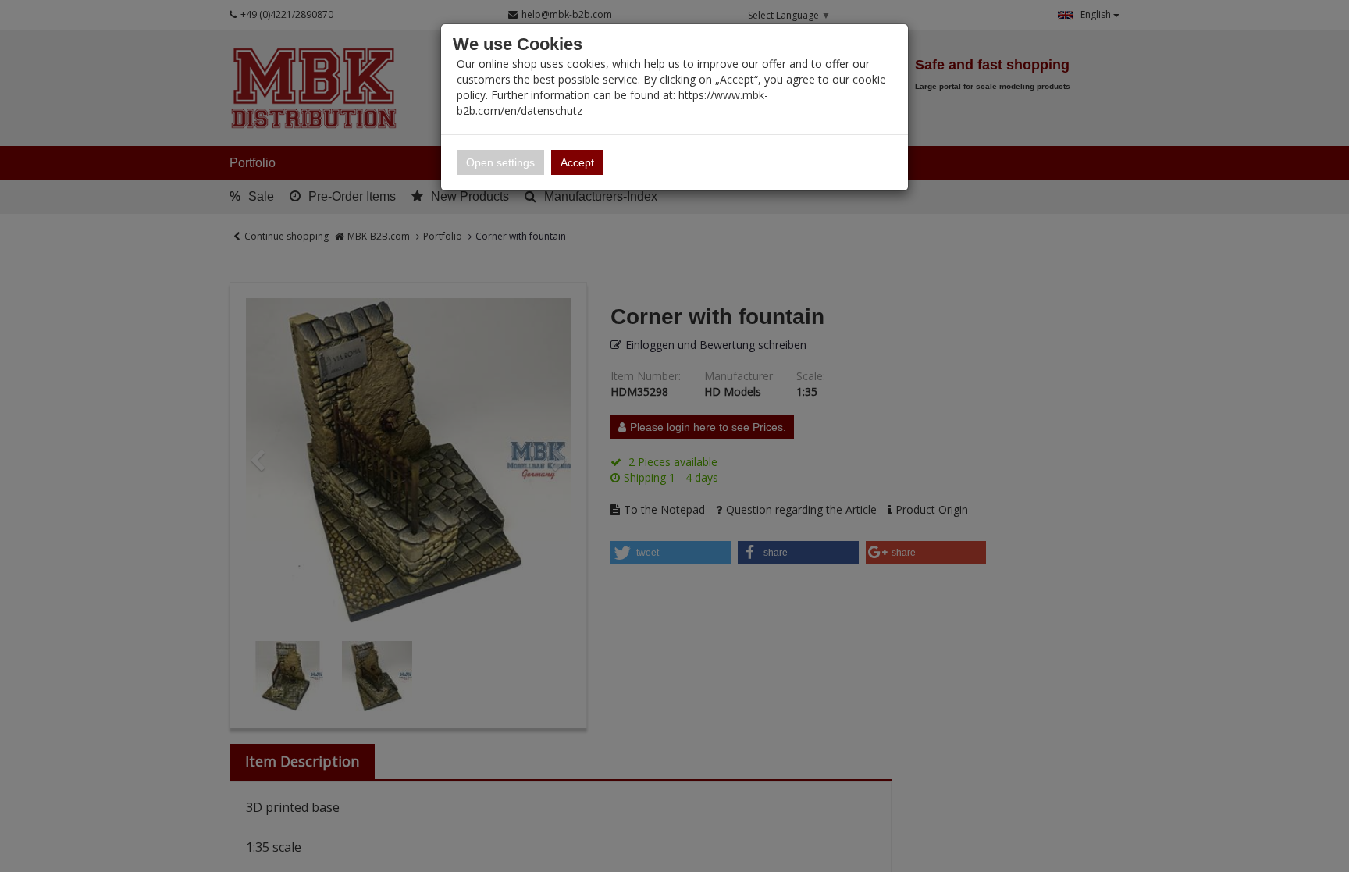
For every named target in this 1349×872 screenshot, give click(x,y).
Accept (577, 162)
